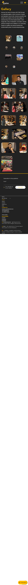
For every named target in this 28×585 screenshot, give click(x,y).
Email (5, 181)
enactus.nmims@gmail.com (7, 208)
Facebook (4, 220)
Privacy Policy (5, 214)
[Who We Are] (10, 198)
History (3, 201)
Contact (3, 202)
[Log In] (25, 3)
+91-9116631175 (5, 210)
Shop (3, 205)
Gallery (3, 199)
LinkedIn (3, 217)
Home (3, 196)
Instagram (4, 219)
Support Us (4, 204)
